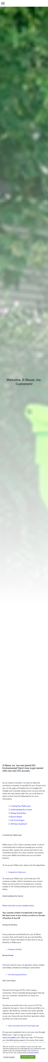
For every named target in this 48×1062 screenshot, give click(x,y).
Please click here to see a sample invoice (18, 905)
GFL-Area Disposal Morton (17, 974)
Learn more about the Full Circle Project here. (23, 1026)
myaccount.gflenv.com (11, 1037)
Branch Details (16, 816)
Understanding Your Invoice (21, 809)
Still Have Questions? (18, 824)
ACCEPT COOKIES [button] (28, 1057)
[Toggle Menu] (3, 3)
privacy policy (34, 1052)
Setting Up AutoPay (18, 813)
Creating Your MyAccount (20, 806)
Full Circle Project (17, 820)
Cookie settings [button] (9, 1057)
